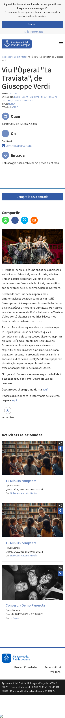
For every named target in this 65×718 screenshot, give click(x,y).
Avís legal (55, 672)
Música (11, 103)
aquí (44, 389)
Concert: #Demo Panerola (25, 605)
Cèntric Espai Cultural (19, 145)
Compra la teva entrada (32, 197)
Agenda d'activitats (17, 56)
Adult (15, 107)
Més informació (34, 31)
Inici (4, 56)
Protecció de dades (25, 667)
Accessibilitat (53, 667)
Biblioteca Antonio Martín (28, 96)
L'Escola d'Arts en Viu (23, 100)
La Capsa (14, 618)
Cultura (13, 93)
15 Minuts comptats (21, 480)
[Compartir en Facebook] (16, 220)
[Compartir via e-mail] (35, 220)
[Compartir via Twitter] (26, 220)
